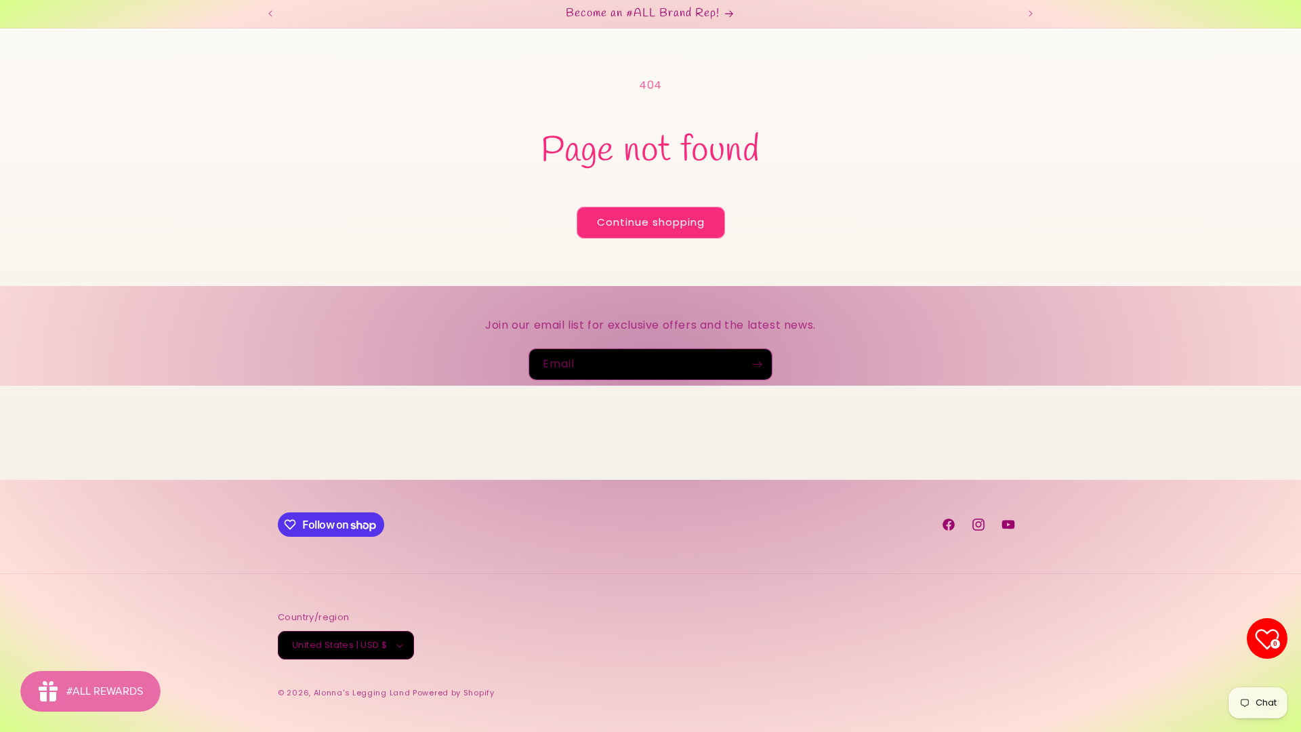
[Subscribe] (757, 364)
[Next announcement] (1031, 13)
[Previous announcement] (270, 13)
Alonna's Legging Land (362, 692)
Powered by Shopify (454, 692)
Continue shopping (651, 222)
